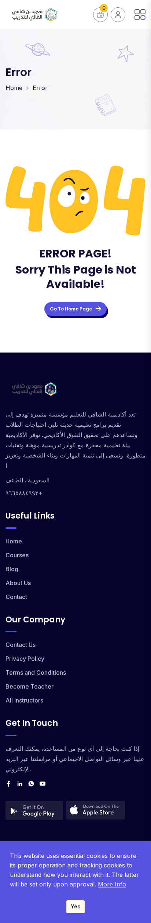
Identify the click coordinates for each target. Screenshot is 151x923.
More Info (112, 884)
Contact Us (20, 644)
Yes (75, 906)
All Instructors (24, 700)
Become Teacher (29, 686)
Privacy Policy (24, 658)
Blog (11, 569)
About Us (18, 583)
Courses (17, 555)
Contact (16, 596)
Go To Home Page (71, 309)
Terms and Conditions (35, 672)
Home (13, 87)
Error (40, 87)
